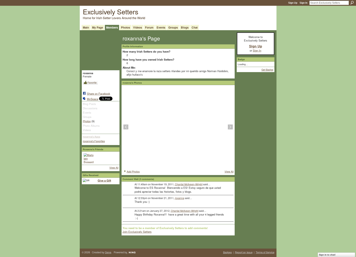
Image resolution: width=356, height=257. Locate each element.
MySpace (92, 99)
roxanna (179, 198)
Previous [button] (125, 126)
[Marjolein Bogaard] (89, 158)
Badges (227, 252)
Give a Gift (104, 180)
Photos (87, 121)
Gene (108, 252)
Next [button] (230, 126)
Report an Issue (244, 252)
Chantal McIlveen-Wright (189, 184)
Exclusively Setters (110, 11)
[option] (178, 127)
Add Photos (133, 171)
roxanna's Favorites (94, 141)
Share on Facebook (98, 94)
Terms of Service (265, 252)
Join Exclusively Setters (137, 232)
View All (113, 167)
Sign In (303, 2)
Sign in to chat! (327, 255)
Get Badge (267, 69)
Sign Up (292, 2)
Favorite (92, 82)
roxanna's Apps (91, 136)
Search (352, 3)
